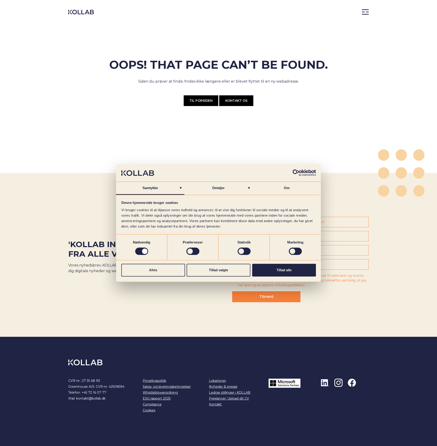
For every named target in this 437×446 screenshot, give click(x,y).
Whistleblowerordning (160, 392)
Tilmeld (266, 296)
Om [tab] (287, 188)
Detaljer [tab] (218, 188)
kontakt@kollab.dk (91, 398)
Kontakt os (236, 101)
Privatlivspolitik (154, 381)
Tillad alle (284, 270)
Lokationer (217, 381)
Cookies (149, 410)
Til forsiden (201, 101)
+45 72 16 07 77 (93, 392)
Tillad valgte (218, 270)
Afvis (153, 270)
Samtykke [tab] (150, 188)
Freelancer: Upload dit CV (229, 398)
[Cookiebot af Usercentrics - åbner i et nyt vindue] (296, 173)
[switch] (192, 251)
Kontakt (215, 404)
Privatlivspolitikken (290, 285)
